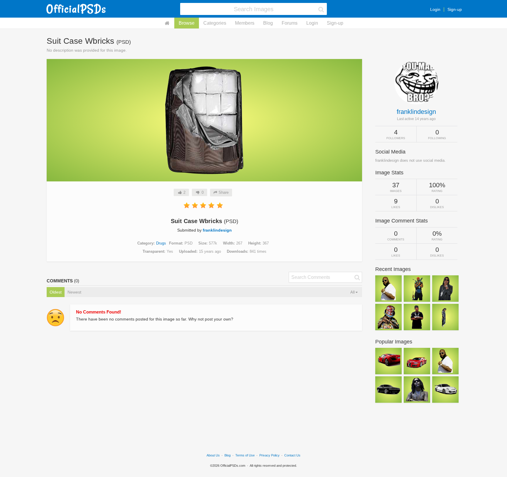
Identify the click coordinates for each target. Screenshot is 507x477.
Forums (290, 23)
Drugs (161, 243)
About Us (213, 455)
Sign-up (454, 9)
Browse (187, 23)
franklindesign (217, 230)
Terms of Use (245, 455)
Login (435, 9)
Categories (214, 23)
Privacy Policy (269, 455)
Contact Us (292, 455)
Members (244, 23)
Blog (268, 23)
